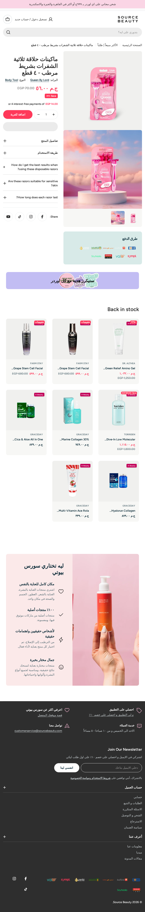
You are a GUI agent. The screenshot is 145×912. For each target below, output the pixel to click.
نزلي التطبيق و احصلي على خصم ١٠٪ (111, 715)
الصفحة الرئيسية (132, 45)
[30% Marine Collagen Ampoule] (72, 410)
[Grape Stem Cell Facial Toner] (26, 339)
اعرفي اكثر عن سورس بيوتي (44, 709)
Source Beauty (122, 902)
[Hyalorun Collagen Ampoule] (118, 481)
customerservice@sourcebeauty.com (38, 730)
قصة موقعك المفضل (50, 715)
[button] (30, 126)
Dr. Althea (128, 363)
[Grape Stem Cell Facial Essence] (72, 339)
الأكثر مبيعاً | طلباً (108, 45)
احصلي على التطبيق (122, 709)
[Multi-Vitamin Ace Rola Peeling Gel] (72, 481)
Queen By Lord (39, 80)
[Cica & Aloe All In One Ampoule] (26, 410)
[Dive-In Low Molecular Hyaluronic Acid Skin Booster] (118, 410)
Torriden (129, 434)
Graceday (82, 434)
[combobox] (72, 32)
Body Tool (11, 80)
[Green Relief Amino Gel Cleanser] (118, 339)
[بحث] (8, 32)
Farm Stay (82, 363)
